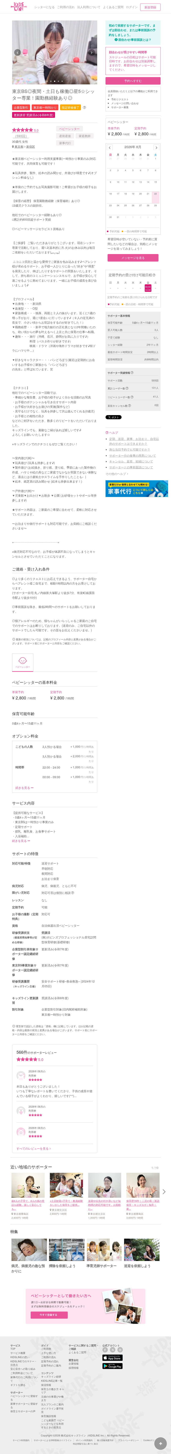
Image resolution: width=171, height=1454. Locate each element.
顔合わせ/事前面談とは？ (134, 39)
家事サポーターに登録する (24, 1405)
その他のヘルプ (116, 474)
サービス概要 (17, 1353)
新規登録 (150, 7)
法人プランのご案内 (52, 1404)
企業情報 (74, 1363)
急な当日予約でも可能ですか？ (129, 449)
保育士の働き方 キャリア (52, 1390)
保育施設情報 (48, 1416)
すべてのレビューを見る (32, 1148)
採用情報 (74, 1367)
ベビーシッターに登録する (24, 1397)
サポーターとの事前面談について (131, 467)
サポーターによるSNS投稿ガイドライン (53, 1440)
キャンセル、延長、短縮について (131, 461)
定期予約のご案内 (51, 1365)
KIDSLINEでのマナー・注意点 (23, 1362)
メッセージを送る (133, 257)
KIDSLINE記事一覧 (52, 1380)
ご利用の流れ (48, 1357)
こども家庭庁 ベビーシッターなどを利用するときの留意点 (52, 1423)
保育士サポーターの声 (22, 1411)
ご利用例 (46, 1348)
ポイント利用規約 (84, 1440)
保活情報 (46, 1385)
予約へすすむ (133, 81)
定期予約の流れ (50, 1361)
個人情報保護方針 (105, 1440)
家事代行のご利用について (24, 1378)
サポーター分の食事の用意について (132, 455)
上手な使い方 (48, 1353)
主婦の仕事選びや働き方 (52, 1398)
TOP (12, 1348)
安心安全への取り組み (22, 1368)
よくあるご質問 (77, 1352)
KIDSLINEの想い (19, 1357)
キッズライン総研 (51, 1376)
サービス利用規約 (21, 1440)
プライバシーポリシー (128, 1440)
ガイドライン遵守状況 (52, 1410)
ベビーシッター (69, 129)
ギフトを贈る (17, 1385)
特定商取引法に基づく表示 (85, 1443)
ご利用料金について (21, 1373)
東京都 (19, 146)
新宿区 (30, 146)
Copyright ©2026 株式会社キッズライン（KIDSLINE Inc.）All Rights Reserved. (85, 1435)
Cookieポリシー (150, 1440)
